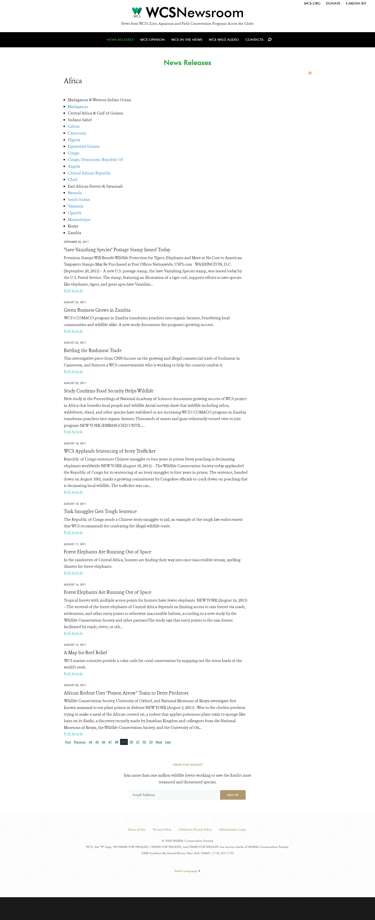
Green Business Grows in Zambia (97, 310)
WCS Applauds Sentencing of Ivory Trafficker (110, 451)
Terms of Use (136, 829)
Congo (73, 153)
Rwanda (75, 192)
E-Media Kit (356, 3)
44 (90, 742)
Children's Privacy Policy (195, 829)
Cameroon (77, 133)
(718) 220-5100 (223, 853)
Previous (80, 742)
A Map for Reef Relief (85, 653)
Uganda (74, 212)
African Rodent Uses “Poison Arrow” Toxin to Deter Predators (126, 693)
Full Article (73, 291)
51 (138, 742)
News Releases (120, 40)
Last (168, 742)
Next (159, 742)
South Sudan (79, 199)
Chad (72, 179)
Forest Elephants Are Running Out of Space (107, 552)
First (68, 742)
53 (151, 742)
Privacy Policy (162, 829)
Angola (74, 166)
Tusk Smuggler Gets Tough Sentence (100, 511)
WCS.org (312, 3)
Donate (333, 3)
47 (110, 742)
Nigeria (74, 139)
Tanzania (75, 206)
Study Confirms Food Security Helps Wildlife (108, 391)
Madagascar (78, 106)
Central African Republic (89, 173)
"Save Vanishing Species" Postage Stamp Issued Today (117, 250)
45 (97, 742)
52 (144, 742)
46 (103, 742)
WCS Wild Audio (224, 40)
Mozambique (79, 219)
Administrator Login (232, 829)
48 (116, 742)
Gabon (74, 126)
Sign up (232, 795)
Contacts (254, 40)
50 (131, 742)
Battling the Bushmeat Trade (93, 350)
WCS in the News (186, 40)
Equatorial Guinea (83, 146)
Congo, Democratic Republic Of (95, 159)
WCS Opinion (152, 40)
